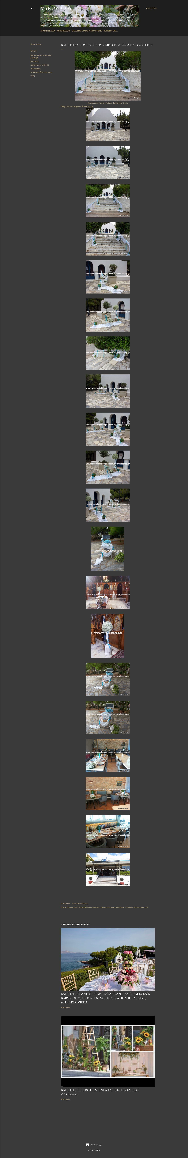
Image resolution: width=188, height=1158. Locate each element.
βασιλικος (35, 61)
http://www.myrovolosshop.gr (77, 106)
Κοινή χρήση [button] (36, 44)
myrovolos (55, 8)
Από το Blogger (96, 1145)
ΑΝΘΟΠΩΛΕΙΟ (63, 31)
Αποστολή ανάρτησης (80, 903)
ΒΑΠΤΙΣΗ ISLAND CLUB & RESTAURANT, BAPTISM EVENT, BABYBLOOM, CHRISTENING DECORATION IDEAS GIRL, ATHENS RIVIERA (105, 998)
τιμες (33, 75)
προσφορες (36, 68)
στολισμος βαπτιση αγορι (41, 72)
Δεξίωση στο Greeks (40, 65)
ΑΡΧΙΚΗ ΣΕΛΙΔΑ (47, 31)
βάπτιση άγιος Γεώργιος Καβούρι (79, 907)
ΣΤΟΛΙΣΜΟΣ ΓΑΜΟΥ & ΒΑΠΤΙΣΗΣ (87, 31)
